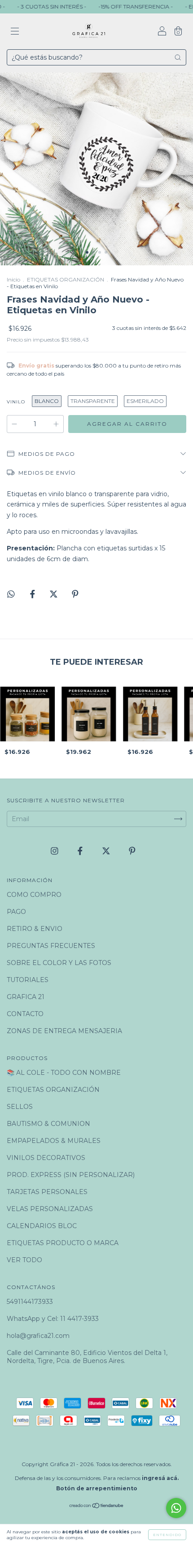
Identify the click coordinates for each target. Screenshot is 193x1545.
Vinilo (16, 402)
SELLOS (20, 1107)
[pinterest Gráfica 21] (132, 851)
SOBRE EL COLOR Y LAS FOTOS (59, 963)
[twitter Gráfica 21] (107, 851)
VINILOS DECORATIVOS (46, 1158)
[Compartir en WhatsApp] (11, 594)
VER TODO (24, 1260)
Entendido (167, 1534)
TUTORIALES (27, 980)
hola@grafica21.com (38, 1336)
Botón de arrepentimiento (96, 1488)
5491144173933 (30, 1302)
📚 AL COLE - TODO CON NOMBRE (64, 1073)
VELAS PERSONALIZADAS (50, 1209)
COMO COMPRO (34, 895)
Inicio (13, 279)
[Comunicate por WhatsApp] (176, 1508)
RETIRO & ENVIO (34, 929)
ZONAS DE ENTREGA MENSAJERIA (64, 1031)
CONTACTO (25, 1014)
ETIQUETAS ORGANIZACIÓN (65, 279)
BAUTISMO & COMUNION (48, 1124)
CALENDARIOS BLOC (42, 1226)
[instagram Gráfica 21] (55, 851)
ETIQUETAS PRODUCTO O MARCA (62, 1243)
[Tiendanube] (97, 1506)
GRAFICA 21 (25, 997)
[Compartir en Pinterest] (75, 594)
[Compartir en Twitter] (54, 594)
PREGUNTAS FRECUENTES (51, 946)
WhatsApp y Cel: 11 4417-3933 (53, 1319)
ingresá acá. (160, 1478)
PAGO (16, 912)
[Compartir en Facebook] (33, 594)
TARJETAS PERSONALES (47, 1192)
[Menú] (14, 32)
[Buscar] (177, 57)
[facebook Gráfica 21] (81, 851)
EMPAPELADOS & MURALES (54, 1141)
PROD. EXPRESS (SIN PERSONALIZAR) (71, 1175)
